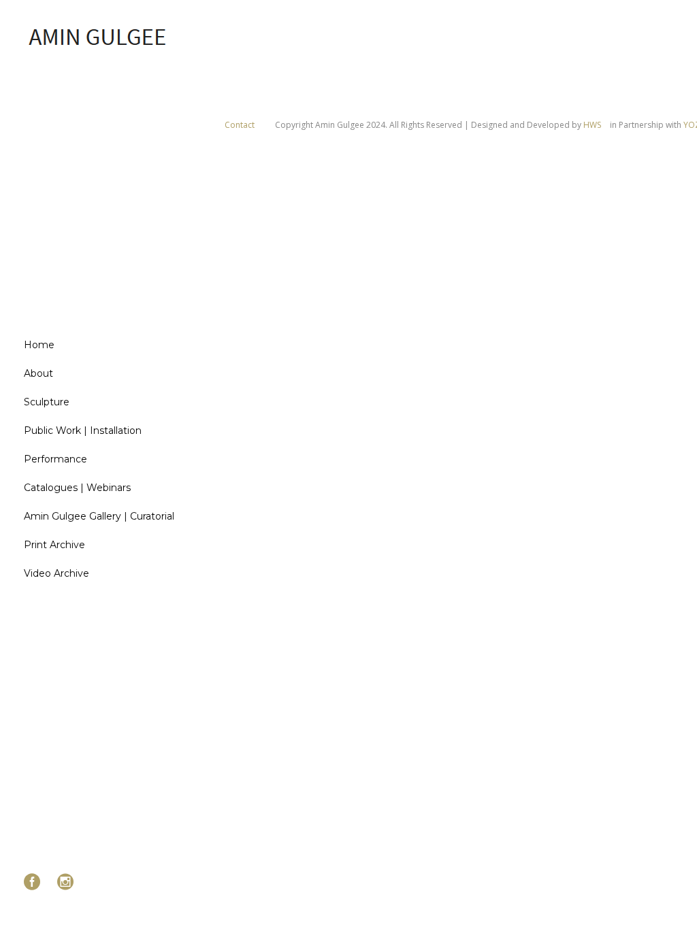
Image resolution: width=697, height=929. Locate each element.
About (38, 373)
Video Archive (56, 573)
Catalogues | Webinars (77, 488)
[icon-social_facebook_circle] (35, 882)
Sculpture (46, 402)
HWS (592, 125)
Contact (240, 125)
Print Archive (54, 545)
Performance (55, 459)
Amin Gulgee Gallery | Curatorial (99, 516)
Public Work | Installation (83, 430)
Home (39, 345)
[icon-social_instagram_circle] (65, 882)
